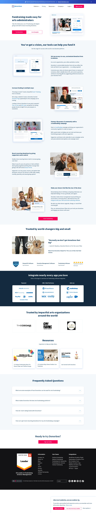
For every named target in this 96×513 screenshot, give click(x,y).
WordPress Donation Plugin (76, 457)
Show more (69, 505)
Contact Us (41, 457)
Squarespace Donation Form (76, 459)
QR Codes (23, 105)
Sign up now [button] (79, 6)
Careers (40, 463)
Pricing (44, 6)
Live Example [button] (35, 32)
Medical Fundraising (57, 459)
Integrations (72, 454)
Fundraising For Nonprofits (59, 461)
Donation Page (16, 98)
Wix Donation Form (74, 461)
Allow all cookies (59, 508)
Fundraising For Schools (58, 463)
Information (41, 454)
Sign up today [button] (48, 442)
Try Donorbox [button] (19, 32)
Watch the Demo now (63, 1)
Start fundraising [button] (48, 218)
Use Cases (55, 454)
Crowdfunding (58, 127)
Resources (51, 6)
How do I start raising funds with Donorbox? (29, 411)
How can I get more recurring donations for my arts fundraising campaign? (38, 421)
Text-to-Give (15, 105)
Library (40, 474)
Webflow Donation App (75, 464)
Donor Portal (28, 167)
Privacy (40, 468)
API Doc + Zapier (73, 468)
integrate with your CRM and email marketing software (65, 200)
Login (69, 6)
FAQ (39, 464)
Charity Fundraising (57, 464)
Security (40, 470)
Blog (39, 461)
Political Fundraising (57, 457)
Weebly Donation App (74, 463)
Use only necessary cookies (73, 508)
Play (28, 245)
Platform (36, 6)
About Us (40, 459)
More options (86, 508)
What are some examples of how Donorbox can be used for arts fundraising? (38, 390)
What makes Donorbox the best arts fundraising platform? (33, 400)
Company (60, 6)
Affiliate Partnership (43, 472)
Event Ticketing (36, 92)
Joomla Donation (73, 466)
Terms (39, 466)
